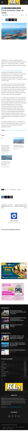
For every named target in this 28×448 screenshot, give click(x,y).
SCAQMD (18, 189)
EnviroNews (9, 8)
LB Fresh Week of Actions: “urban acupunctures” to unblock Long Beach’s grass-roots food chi (17, 337)
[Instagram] (15, 416)
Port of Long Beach (12, 189)
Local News (14, 8)
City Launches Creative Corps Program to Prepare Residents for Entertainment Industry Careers (18, 319)
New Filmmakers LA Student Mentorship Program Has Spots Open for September (18, 312)
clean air (6, 189)
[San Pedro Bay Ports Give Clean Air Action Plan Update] (6, 157)
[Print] (15, 19)
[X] (9, 19)
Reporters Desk (14, 220)
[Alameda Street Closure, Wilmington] (5, 352)
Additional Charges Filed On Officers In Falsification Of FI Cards (20, 206)
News (6, 6)
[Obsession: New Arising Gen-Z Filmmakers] (5, 327)
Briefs (9, 6)
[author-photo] (14, 219)
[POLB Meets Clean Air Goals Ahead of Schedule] (18, 140)
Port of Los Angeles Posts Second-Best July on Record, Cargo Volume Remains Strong (17, 344)
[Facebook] (6, 19)
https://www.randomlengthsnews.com (14, 222)
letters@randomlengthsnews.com (13, 407)
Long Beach (18, 8)
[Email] (12, 19)
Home (2, 6)
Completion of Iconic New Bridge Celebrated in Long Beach (7, 206)
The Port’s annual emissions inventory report (11, 70)
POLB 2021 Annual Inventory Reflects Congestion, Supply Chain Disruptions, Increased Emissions (5, 148)
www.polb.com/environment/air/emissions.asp (15, 130)
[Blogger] (9, 416)
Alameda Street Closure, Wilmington (17, 350)
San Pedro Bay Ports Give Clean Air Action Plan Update (5, 163)
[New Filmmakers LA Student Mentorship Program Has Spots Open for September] (5, 313)
